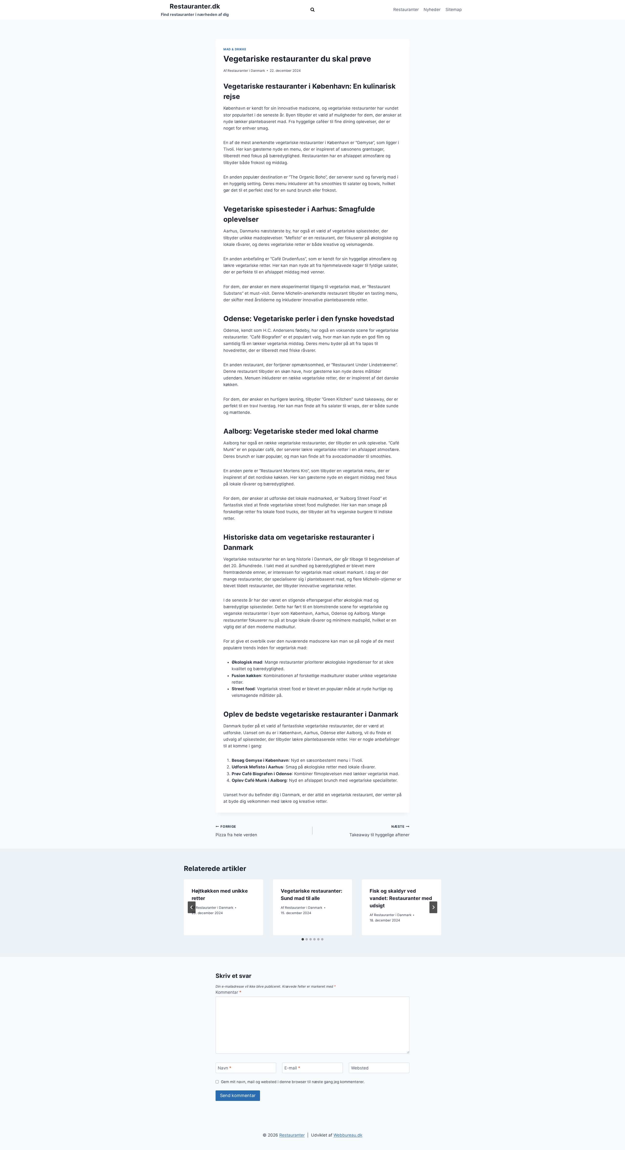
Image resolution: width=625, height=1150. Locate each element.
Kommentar (228, 992)
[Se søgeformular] (312, 9)
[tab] (303, 939)
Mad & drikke (234, 49)
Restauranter (406, 9)
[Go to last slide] (192, 907)
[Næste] (433, 907)
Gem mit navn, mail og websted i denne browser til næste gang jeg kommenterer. (293, 1081)
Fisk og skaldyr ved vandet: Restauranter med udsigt (401, 898)
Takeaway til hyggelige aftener (379, 831)
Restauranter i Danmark (246, 71)
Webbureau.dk (347, 1135)
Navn (224, 1068)
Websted (360, 1068)
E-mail (292, 1068)
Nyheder (432, 9)
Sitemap (454, 9)
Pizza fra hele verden (236, 831)
